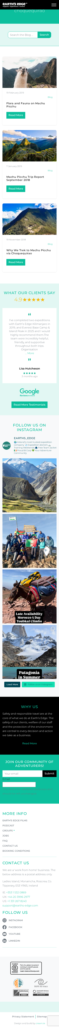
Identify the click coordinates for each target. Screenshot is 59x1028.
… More (29, 353)
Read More (16, 115)
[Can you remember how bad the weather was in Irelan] (29, 652)
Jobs (5, 835)
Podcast (8, 825)
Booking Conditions (16, 850)
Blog (50, 97)
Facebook (15, 927)
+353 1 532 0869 (16, 892)
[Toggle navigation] (53, 5)
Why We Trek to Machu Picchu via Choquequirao (28, 252)
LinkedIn (14, 940)
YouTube (14, 933)
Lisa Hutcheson (29, 368)
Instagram (16, 920)
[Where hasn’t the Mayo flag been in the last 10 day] (29, 541)
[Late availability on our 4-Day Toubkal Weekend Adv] (29, 596)
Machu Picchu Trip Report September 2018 (25, 178)
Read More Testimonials (29, 404)
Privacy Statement (23, 1016)
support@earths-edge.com (20, 905)
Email (6, 779)
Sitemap (42, 1016)
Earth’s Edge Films (14, 820)
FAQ (5, 840)
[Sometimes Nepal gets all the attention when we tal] (29, 485)
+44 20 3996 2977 (19, 896)
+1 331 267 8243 (17, 901)
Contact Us (10, 845)
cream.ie (40, 1023)
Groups (7, 830)
